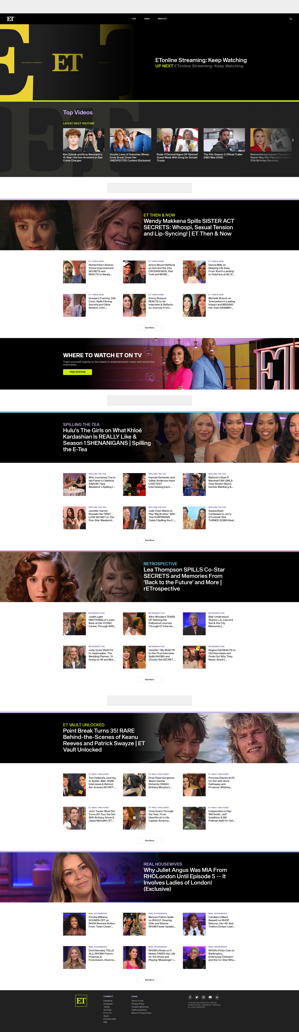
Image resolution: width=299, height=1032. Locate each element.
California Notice (139, 1010)
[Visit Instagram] (203, 998)
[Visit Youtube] (210, 997)
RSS (105, 1022)
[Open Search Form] (291, 19)
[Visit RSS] (217, 998)
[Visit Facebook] (190, 998)
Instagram (108, 1004)
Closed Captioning (140, 1007)
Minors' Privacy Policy (141, 1013)
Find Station (77, 372)
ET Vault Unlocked (84, 725)
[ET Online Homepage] (10, 19)
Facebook (107, 1000)
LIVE (134, 18)
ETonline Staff (109, 1019)
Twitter (106, 1007)
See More (149, 327)
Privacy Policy (138, 1004)
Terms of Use (137, 1000)
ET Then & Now (159, 215)
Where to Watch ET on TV (102, 355)
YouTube (107, 1010)
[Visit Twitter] (196, 998)
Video (147, 18)
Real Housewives (163, 864)
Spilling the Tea (81, 425)
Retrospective (160, 564)
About (106, 1016)
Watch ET (162, 18)
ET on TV (107, 1013)
